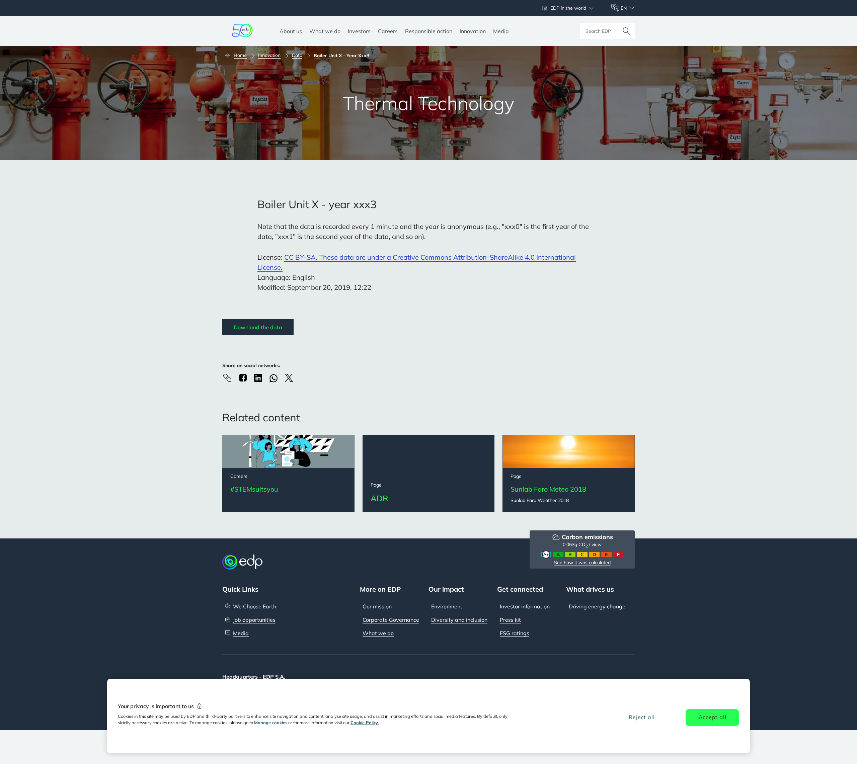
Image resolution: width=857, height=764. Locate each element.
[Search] (627, 31)
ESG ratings (514, 633)
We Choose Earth (254, 606)
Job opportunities (254, 619)
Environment (446, 606)
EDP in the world (568, 8)
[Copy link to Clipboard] (227, 378)
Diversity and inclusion (459, 619)
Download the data (258, 327)
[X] (289, 378)
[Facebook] (243, 377)
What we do (378, 633)
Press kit (510, 619)
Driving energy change (597, 606)
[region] (428, 716)
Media (241, 633)
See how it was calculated (582, 563)
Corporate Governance (391, 619)
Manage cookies (270, 722)
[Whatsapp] (273, 378)
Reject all (641, 717)
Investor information (525, 606)
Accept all (712, 717)
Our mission (377, 606)
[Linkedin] (258, 378)
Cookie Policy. (364, 722)
